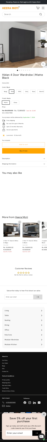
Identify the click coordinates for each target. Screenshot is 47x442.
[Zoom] (43, 64)
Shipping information (9, 164)
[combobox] (23, 14)
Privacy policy (6, 380)
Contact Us (5, 371)
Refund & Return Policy (8, 391)
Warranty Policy (6, 385)
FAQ (3, 368)
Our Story (5, 360)
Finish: (6, 98)
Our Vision (5, 363)
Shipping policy (6, 382)
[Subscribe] (36, 433)
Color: (6, 87)
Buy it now (23, 151)
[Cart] (38, 8)
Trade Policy (5, 388)
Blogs (3, 366)
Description (6, 158)
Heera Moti (5, 83)
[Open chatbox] (41, 436)
